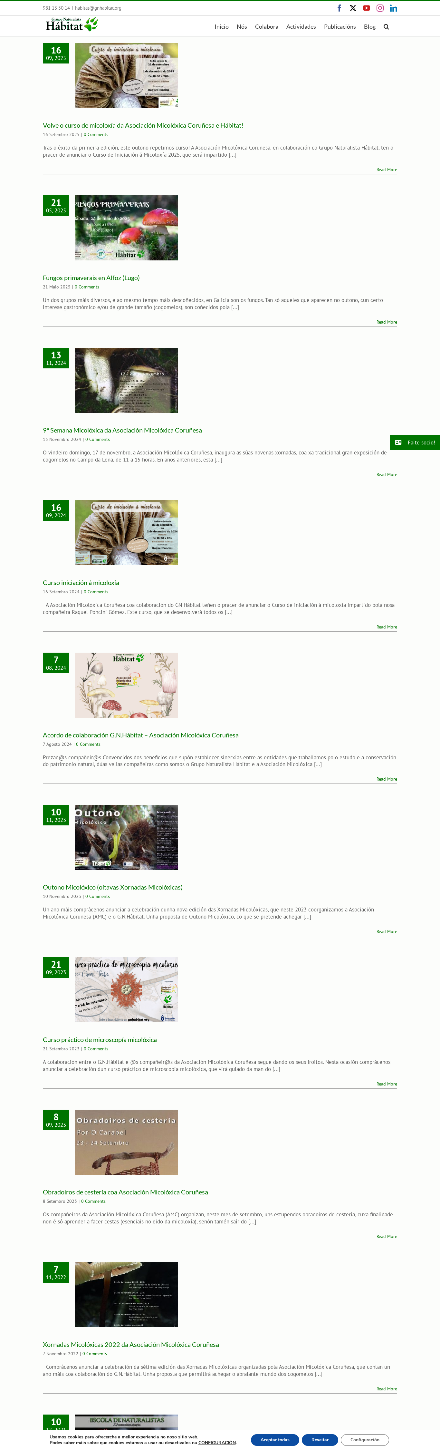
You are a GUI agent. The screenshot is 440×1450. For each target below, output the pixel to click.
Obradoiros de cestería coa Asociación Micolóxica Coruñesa (125, 1192)
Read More (387, 169)
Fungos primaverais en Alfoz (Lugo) (91, 277)
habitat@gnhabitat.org (98, 8)
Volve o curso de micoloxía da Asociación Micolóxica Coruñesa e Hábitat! (143, 125)
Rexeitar (320, 1440)
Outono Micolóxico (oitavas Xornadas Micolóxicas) (113, 887)
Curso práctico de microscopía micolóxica (100, 1039)
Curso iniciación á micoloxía (81, 582)
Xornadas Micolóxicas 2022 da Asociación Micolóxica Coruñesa (131, 1344)
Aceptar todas (275, 1440)
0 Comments (96, 134)
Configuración (364, 1440)
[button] (386, 25)
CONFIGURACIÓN (217, 1443)
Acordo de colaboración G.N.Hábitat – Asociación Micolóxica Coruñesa (141, 735)
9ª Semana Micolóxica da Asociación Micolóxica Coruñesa (122, 430)
